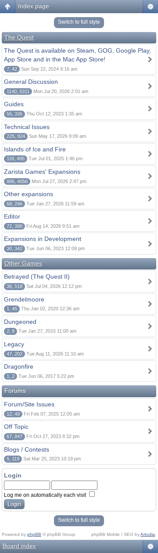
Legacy (14, 344)
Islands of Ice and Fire (35, 149)
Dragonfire (18, 366)
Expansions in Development (42, 238)
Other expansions (28, 194)
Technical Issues (27, 126)
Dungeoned (20, 321)
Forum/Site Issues (29, 404)
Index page (33, 6)
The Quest (19, 37)
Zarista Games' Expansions (42, 171)
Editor (12, 216)
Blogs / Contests (26, 449)
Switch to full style (79, 22)
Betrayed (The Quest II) (37, 276)
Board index (19, 545)
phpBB (34, 534)
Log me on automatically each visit (45, 495)
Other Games (23, 263)
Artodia (147, 534)
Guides (14, 104)
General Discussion (31, 81)
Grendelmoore (24, 299)
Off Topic (16, 426)
